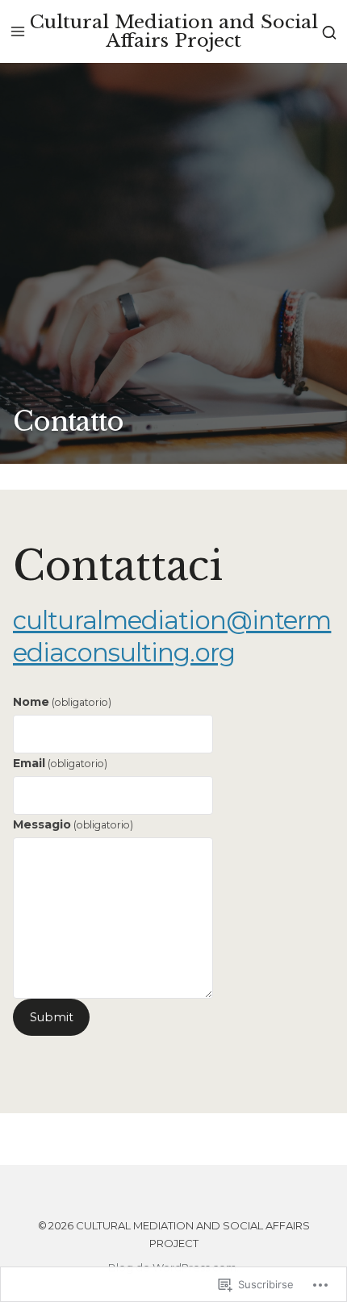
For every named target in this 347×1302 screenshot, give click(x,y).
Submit (51, 1017)
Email (60, 763)
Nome (62, 702)
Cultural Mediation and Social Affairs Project (174, 31)
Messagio (73, 824)
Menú (18, 31)
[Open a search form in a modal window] (329, 31)
